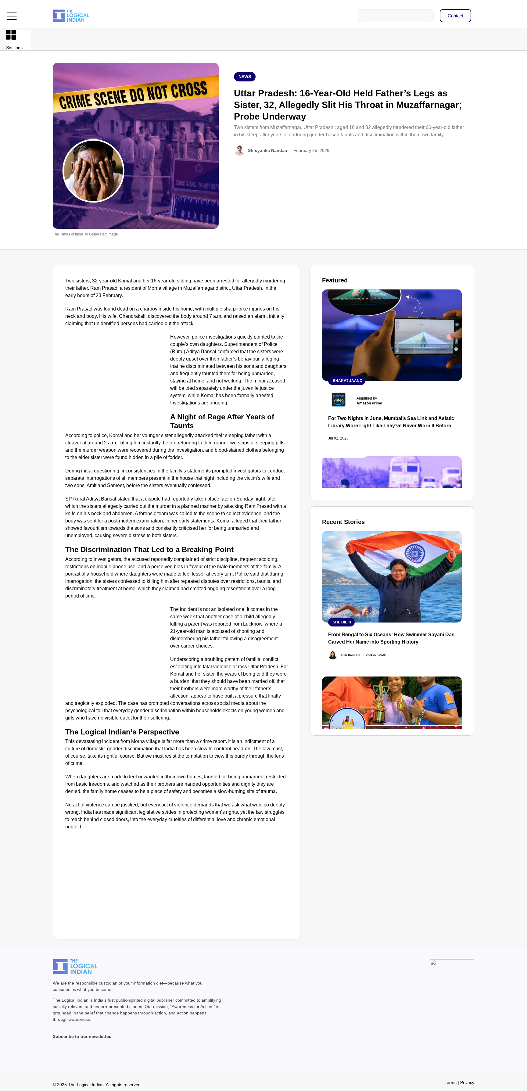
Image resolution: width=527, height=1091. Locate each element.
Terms (451, 1082)
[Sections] (11, 35)
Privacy (467, 1082)
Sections (14, 47)
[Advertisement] (116, 378)
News (244, 76)
